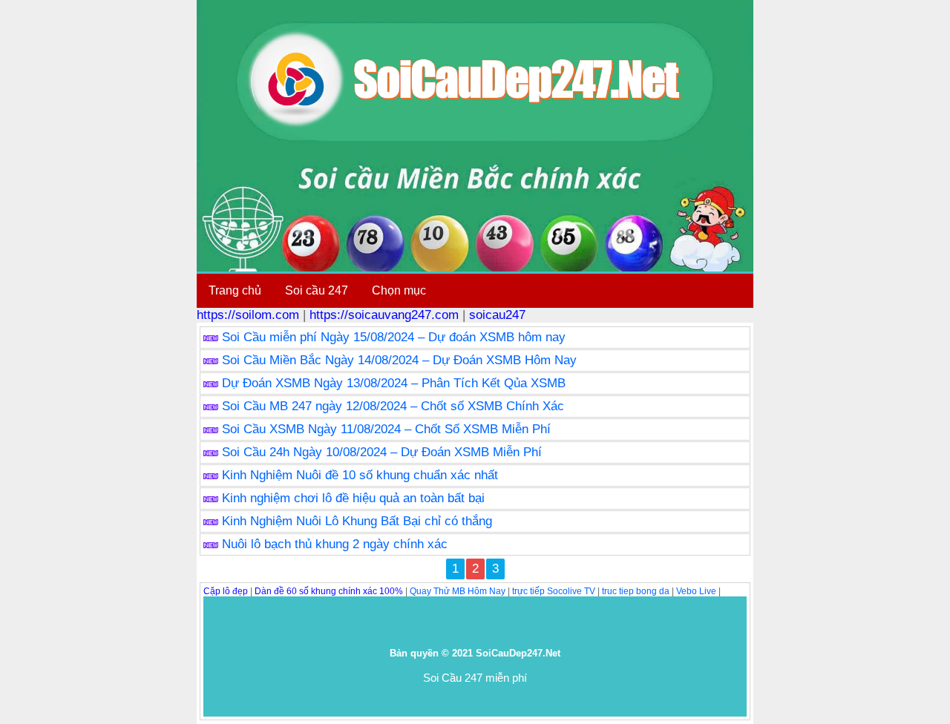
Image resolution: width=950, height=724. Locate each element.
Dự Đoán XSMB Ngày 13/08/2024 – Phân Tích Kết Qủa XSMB (394, 383)
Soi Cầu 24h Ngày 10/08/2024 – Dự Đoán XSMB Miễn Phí (382, 452)
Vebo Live (696, 591)
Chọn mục (399, 290)
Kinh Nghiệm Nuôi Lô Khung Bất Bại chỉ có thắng (357, 521)
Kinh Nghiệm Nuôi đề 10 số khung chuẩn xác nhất (360, 475)
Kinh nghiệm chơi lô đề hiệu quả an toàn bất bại (353, 498)
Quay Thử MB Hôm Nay (457, 591)
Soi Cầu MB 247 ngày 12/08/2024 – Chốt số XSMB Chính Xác (393, 406)
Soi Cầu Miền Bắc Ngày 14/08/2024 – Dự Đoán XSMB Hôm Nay (399, 360)
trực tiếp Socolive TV (553, 591)
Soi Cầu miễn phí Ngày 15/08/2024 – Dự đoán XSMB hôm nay (394, 337)
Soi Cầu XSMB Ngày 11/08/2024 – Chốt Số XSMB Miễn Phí (386, 429)
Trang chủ (235, 290)
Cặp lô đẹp (225, 591)
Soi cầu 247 (316, 290)
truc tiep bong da (635, 591)
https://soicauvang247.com (384, 315)
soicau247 (497, 315)
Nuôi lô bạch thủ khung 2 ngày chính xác (335, 544)
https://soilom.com (248, 315)
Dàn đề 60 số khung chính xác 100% (329, 591)
